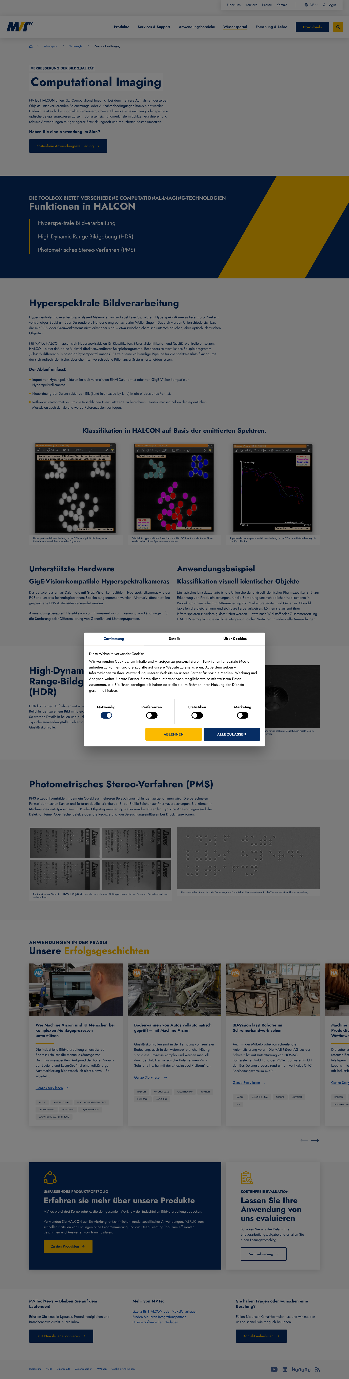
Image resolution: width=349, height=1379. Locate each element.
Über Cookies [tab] (235, 638)
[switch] (152, 715)
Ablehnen (174, 734)
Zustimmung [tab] (114, 638)
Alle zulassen (231, 734)
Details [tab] (174, 638)
